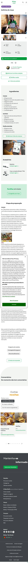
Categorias (6, 483)
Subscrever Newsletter (10, 467)
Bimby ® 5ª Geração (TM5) (10, 509)
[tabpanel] (14, 428)
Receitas (5, 478)
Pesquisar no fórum (8, 518)
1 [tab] (8, 443)
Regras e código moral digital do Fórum (14, 556)
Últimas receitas (7, 485)
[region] (14, 281)
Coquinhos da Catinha (5, 429)
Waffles (18, 426)
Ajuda (10, 559)
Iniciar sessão (6, 491)
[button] (2, 2)
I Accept (14, 304)
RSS (4, 523)
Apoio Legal (16, 559)
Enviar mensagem (18, 543)
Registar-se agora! (8, 494)
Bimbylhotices (7, 498)
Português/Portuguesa (14, 350)
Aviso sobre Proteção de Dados (14, 550)
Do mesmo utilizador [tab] (7, 404)
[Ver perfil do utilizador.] (8, 67)
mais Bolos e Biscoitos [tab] (7, 401)
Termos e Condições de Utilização (14, 547)
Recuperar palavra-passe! (10, 496)
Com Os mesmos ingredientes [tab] (9, 407)
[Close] (25, 256)
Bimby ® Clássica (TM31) (9, 507)
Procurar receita (7, 481)
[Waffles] (21, 417)
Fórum (5, 502)
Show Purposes (14, 300)
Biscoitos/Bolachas (14, 353)
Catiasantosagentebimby (7, 434)
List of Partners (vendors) (8, 296)
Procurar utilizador (8, 520)
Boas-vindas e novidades (9, 505)
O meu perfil (13, 489)
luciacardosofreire (20, 430)
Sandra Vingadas (17, 67)
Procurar (5, 513)
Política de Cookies (14, 553)
